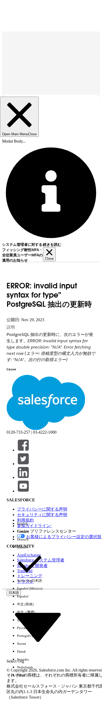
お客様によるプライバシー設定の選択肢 (63, 536)
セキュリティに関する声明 (42, 514)
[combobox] (38, 627)
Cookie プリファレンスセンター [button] (46, 531)
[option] (29, 524)
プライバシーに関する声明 (42, 509)
